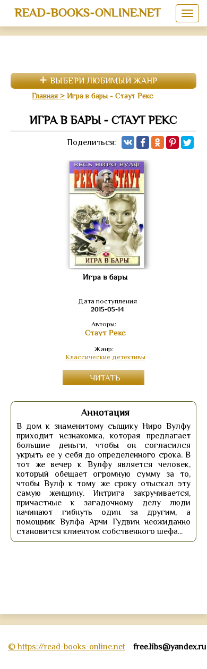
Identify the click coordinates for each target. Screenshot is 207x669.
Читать (105, 377)
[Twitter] (187, 142)
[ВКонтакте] (128, 142)
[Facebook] (142, 142)
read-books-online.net (88, 12)
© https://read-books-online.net (66, 646)
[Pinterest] (172, 142)
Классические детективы (105, 357)
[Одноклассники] (157, 142)
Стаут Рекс (105, 332)
